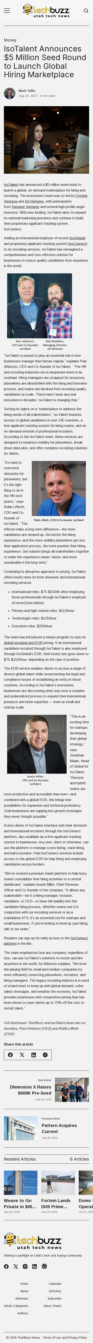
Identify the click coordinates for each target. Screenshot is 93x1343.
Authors (23, 1313)
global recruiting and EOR (23, 643)
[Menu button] (7, 11)
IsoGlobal (77, 238)
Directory (55, 1291)
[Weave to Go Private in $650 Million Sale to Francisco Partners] (20, 1183)
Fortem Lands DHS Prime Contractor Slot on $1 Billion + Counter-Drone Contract (57, 1204)
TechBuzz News (29, 1337)
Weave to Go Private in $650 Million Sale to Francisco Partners (19, 1204)
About (24, 1291)
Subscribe (54, 1298)
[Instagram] (25, 1266)
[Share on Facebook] (10, 1054)
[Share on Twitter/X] (22, 1055)
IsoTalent (11, 185)
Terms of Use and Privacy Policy (65, 1337)
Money (10, 40)
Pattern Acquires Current (59, 1128)
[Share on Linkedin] (33, 1055)
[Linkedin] (34, 1266)
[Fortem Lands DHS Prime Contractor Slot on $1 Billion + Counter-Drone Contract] (58, 1183)
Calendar (55, 1283)
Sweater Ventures (25, 207)
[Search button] (86, 11)
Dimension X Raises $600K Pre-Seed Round (30, 1090)
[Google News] (44, 1266)
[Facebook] (6, 1266)
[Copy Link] (45, 1054)
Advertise (21, 1298)
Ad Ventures (34, 201)
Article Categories (16, 1305)
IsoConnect (77, 244)
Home (24, 1283)
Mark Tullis (27, 91)
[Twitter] (15, 1266)
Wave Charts (52, 1305)
